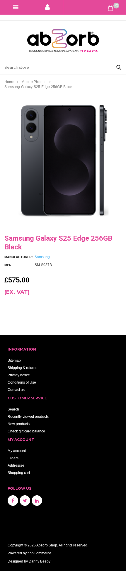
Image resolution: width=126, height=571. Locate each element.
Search (13, 409)
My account (17, 450)
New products (19, 424)
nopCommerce (39, 553)
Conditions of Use (22, 382)
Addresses (16, 465)
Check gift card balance (26, 431)
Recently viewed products (28, 416)
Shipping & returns (22, 367)
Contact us (16, 389)
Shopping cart (19, 472)
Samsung (42, 257)
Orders (13, 458)
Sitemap (14, 360)
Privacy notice (19, 375)
